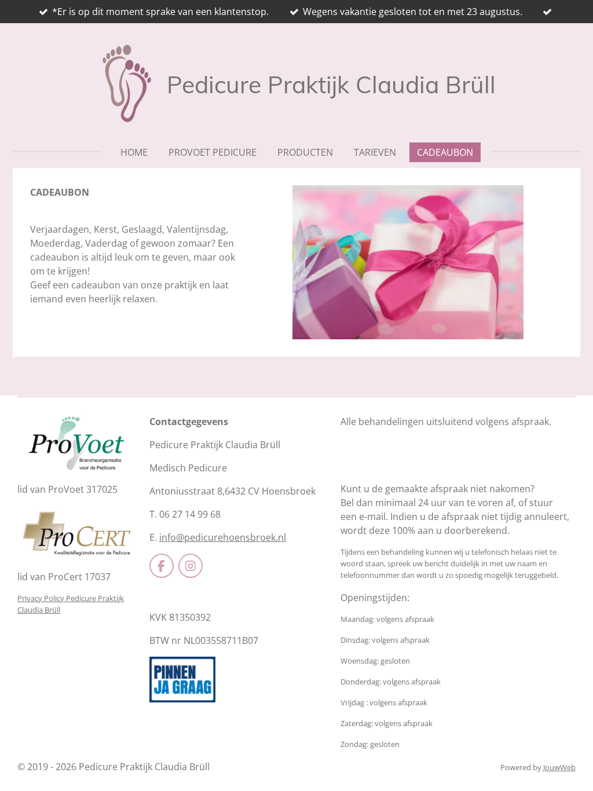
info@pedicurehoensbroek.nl (222, 537)
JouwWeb (559, 767)
